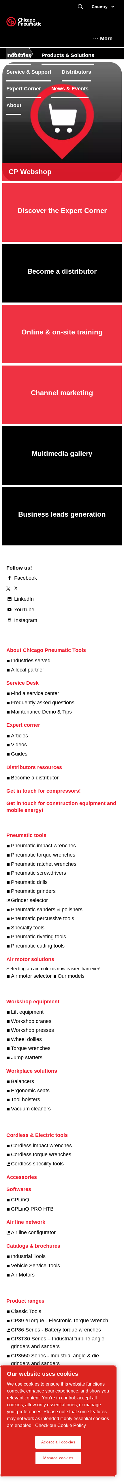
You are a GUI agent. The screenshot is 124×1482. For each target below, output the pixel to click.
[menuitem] (24, 55)
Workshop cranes (31, 1021)
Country (100, 6)
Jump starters (26, 1057)
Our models (71, 976)
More (106, 38)
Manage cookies (58, 1458)
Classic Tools (26, 1311)
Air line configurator (33, 1232)
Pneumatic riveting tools (38, 936)
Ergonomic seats (30, 1090)
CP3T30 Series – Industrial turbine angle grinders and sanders (57, 1342)
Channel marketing (62, 393)
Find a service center (35, 693)
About (13, 105)
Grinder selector (29, 900)
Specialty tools (27, 928)
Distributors (76, 72)
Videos (19, 744)
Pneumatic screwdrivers (38, 873)
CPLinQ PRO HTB (32, 1209)
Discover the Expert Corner (62, 210)
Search (80, 7)
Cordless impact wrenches (41, 1145)
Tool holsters (25, 1099)
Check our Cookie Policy (60, 1425)
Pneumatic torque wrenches (43, 855)
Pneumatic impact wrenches (43, 846)
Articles (19, 736)
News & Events (70, 89)
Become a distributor (62, 271)
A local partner (27, 670)
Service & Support (28, 72)
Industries (18, 55)
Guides (19, 754)
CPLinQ (20, 1200)
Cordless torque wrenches (41, 1154)
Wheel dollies (26, 1039)
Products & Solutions (68, 55)
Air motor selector (31, 976)
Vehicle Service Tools (35, 1265)
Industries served (30, 660)
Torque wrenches (30, 1048)
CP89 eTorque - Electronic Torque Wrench (59, 1320)
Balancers (22, 1081)
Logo (30, 24)
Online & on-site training (62, 332)
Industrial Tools (28, 1256)
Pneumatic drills (29, 882)
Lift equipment (27, 1012)
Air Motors (23, 1275)
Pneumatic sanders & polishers (46, 909)
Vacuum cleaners (31, 1109)
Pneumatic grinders (33, 891)
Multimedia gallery (62, 453)
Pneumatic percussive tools (42, 918)
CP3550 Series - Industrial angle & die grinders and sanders (55, 1359)
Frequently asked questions (42, 702)
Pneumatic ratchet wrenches (43, 864)
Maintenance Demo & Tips (41, 712)
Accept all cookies (58, 1442)
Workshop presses (32, 1030)
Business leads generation (62, 514)
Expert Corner (23, 89)
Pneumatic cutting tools (38, 946)
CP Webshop (30, 172)
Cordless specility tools (37, 1164)
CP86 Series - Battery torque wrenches (56, 1330)
